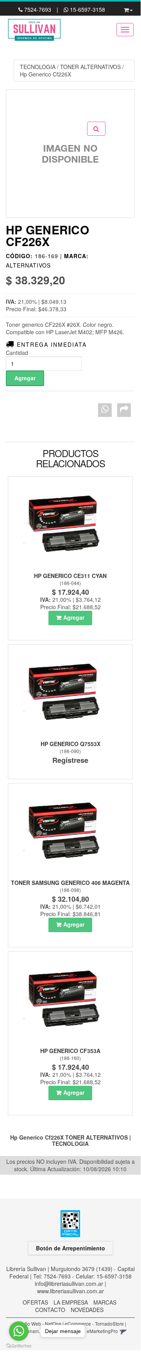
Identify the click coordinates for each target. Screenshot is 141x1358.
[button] (128, 9)
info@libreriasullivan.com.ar (69, 1283)
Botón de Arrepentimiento (70, 1248)
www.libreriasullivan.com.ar (70, 1291)
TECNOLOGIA (37, 67)
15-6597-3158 (86, 9)
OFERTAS (35, 1302)
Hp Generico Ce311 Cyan (70, 576)
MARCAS (104, 1302)
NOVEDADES (87, 1310)
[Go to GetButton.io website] (18, 1346)
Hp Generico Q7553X (70, 744)
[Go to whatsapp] (19, 1331)
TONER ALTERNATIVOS (90, 67)
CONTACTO (50, 1310)
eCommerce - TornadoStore (94, 1323)
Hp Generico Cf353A (70, 1051)
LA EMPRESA (71, 1302)
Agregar (73, 617)
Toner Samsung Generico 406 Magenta (70, 882)
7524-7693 (38, 9)
